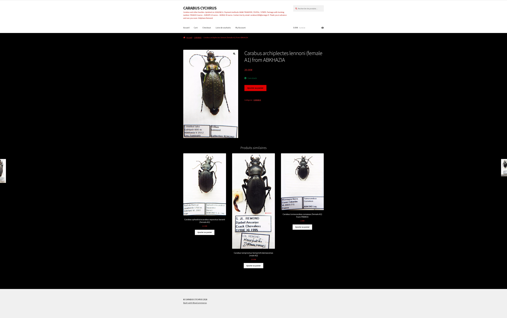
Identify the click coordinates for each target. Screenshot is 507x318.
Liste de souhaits (223, 27)
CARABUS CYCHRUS (200, 8)
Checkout (206, 27)
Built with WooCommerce (195, 303)
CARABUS (197, 37)
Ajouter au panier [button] (205, 232)
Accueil (186, 27)
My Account (240, 27)
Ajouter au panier (255, 88)
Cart (196, 27)
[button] (234, 54)
